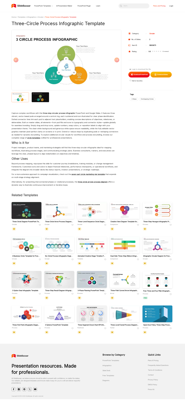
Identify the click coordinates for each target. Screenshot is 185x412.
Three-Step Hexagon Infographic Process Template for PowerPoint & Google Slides (157, 221)
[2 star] (154, 51)
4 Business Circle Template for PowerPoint (26, 256)
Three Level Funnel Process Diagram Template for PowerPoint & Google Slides (124, 325)
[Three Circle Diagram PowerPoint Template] (26, 210)
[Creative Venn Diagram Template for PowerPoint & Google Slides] (125, 210)
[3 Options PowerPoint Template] (59, 313)
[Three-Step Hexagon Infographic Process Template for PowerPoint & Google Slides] (157, 210)
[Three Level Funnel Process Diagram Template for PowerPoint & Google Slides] (125, 313)
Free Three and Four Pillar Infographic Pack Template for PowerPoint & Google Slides (157, 291)
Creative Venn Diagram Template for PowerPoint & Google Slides (124, 221)
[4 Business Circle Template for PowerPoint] (26, 245)
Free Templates (108, 375)
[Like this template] (40, 225)
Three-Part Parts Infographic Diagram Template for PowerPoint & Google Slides (26, 325)
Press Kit (151, 389)
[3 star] (156, 51)
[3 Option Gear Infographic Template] (26, 279)
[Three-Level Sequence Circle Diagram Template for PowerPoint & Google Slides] (92, 210)
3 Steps (134, 99)
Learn (98, 6)
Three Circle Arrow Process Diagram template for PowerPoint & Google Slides (59, 221)
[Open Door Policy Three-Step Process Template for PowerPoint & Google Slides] (157, 313)
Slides (162, 74)
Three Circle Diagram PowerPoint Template (26, 221)
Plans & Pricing (153, 360)
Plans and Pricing (159, 6)
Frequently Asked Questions (158, 365)
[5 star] (160, 51)
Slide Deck (106, 370)
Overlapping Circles (147, 99)
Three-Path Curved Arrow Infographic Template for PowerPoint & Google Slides (124, 290)
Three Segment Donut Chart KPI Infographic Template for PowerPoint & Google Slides (92, 325)
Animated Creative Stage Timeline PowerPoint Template (92, 256)
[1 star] (153, 51)
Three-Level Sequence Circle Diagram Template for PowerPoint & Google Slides (92, 221)
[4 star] (158, 51)
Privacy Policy (153, 380)
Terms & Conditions (155, 370)
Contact (151, 375)
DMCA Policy (152, 385)
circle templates (33, 138)
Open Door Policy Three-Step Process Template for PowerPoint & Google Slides (157, 325)
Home (14, 17)
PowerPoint (141, 74)
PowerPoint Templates (42, 6)
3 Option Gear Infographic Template (25, 290)
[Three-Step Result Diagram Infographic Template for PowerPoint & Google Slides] (59, 279)
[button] (39, 60)
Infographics (31, 17)
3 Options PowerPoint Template (56, 325)
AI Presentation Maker (64, 6)
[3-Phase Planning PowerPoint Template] (92, 279)
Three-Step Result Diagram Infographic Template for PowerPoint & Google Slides (59, 290)
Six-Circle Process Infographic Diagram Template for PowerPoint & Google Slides (59, 256)
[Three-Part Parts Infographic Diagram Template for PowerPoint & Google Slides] (26, 313)
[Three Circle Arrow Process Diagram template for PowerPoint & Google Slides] (59, 210)
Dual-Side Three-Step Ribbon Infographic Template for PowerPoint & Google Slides (124, 256)
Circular (40, 17)
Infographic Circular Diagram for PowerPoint (157, 256)
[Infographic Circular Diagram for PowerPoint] (157, 245)
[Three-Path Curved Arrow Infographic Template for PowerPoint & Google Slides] (125, 279)
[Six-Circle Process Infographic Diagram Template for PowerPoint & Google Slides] (59, 245)
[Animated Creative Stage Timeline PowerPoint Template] (92, 245)
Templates (21, 17)
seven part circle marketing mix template (88, 174)
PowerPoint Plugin (84, 6)
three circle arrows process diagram (92, 182)
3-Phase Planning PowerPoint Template (92, 290)
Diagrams (106, 380)
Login (171, 6)
